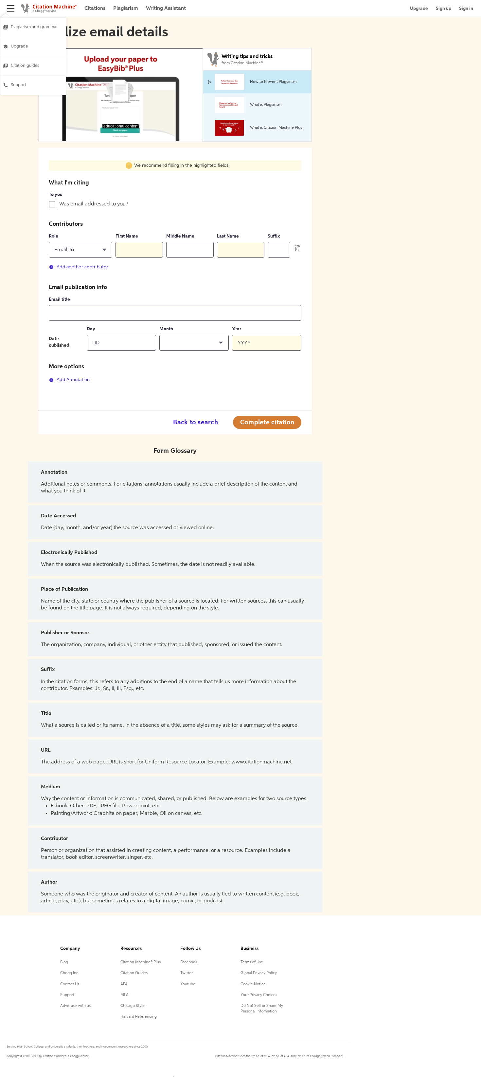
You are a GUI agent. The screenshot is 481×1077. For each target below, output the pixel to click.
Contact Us (69, 984)
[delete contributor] (297, 248)
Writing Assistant (166, 8)
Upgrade (19, 46)
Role (53, 236)
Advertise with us (75, 1006)
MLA (124, 995)
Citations (94, 8)
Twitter (186, 973)
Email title (59, 299)
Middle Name (180, 236)
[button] (80, 250)
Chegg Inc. (69, 973)
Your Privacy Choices (258, 995)
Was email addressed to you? (93, 204)
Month (166, 329)
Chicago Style (132, 1006)
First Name (127, 236)
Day (91, 329)
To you (55, 194)
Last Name (228, 236)
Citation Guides (134, 973)
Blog (64, 962)
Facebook (188, 962)
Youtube (187, 984)
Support (18, 85)
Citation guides (25, 66)
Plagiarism (125, 8)
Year (236, 329)
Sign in (466, 8)
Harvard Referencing (138, 1017)
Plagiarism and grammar (34, 27)
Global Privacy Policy (258, 973)
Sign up (443, 8)
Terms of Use (251, 962)
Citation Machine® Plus (140, 962)
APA (124, 984)
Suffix (274, 236)
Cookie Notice (253, 984)
